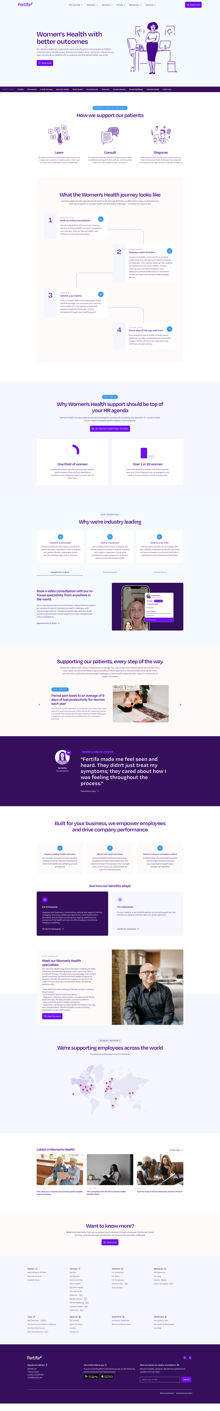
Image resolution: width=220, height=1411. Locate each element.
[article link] (60, 1169)
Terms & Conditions (167, 1393)
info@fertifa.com (35, 1377)
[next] (180, 704)
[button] (76, 5)
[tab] (60, 572)
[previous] (39, 704)
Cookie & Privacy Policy (184, 1393)
